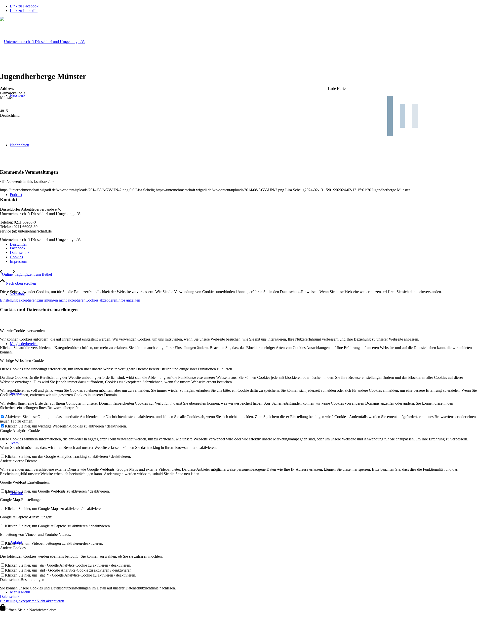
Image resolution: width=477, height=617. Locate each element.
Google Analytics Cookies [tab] (20, 430)
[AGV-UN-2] (42, 41)
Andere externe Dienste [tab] (18, 461)
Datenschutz (9, 596)
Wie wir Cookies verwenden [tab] (22, 331)
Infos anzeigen (128, 300)
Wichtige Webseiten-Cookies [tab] (22, 360)
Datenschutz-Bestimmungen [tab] (22, 580)
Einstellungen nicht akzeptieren (61, 300)
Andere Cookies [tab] (13, 548)
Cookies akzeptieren (101, 300)
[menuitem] (243, 248)
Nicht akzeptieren (50, 601)
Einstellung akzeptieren (18, 300)
